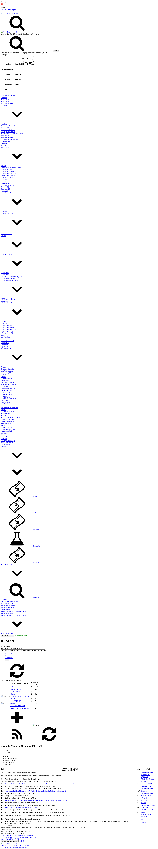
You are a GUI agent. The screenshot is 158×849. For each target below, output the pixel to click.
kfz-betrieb (144, 798)
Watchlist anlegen (7, 613)
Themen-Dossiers (7, 147)
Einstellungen (5, 609)
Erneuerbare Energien (8, 384)
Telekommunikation (7, 443)
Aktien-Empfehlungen (22, 837)
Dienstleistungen (6, 379)
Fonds (35, 496)
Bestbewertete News (8, 130)
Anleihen (36, 513)
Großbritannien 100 (7, 185)
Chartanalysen (6, 141)
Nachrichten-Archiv (13, 839)
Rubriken (4, 124)
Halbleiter (4, 396)
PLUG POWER (16, 691)
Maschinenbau (6, 423)
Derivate (36, 529)
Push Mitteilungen (7, 636)
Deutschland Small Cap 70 (10, 171)
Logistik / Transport (7, 419)
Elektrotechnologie (7, 382)
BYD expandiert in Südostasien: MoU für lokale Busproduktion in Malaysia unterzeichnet (35, 791)
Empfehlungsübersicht (8, 137)
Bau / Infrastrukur (7, 371)
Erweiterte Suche (9, 95)
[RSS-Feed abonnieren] (17, 742)
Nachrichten (5, 100)
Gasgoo (143, 822)
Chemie (3, 377)
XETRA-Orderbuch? (8, 303)
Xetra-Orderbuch (17, 835)
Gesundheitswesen (7, 392)
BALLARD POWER (17, 706)
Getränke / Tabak (7, 394)
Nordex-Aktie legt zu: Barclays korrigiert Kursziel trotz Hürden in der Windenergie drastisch (36, 800)
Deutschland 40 (6, 170)
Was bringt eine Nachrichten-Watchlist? (14, 611)
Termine (3, 145)
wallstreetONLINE (147, 784)
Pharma (3, 435)
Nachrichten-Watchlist (8, 603)
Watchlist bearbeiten (8, 607)
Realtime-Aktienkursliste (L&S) (11, 277)
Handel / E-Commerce (8, 398)
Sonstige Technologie (8, 441)
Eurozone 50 (5, 183)
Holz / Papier (5, 402)
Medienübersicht (6, 234)
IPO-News (4, 143)
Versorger (4, 446)
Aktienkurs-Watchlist (8, 605)
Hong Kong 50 (6, 193)
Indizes (3, 166)
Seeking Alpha (146, 796)
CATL (12, 694)
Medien (3, 232)
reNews (143, 803)
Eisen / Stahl (5, 381)
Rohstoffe (4, 437)
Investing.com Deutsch (146, 815)
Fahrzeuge (4, 386)
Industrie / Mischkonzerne (9, 408)
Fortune (143, 781)
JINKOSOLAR (15, 689)
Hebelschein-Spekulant (145, 776)
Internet (3, 410)
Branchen (4, 211)
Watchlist (36, 598)
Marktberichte (5, 136)
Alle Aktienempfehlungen (9, 139)
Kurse (7, 656)
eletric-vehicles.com (148, 805)
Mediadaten (23, 841)
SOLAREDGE (15, 701)
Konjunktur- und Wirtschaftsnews (12, 134)
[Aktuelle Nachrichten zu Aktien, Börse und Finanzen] (9, 13)
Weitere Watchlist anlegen (9, 601)
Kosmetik (4, 415)
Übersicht (4, 301)
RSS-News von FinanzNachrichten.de (14, 847)
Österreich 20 (5, 189)
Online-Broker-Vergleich (9, 280)
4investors (144, 807)
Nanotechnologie (6, 427)
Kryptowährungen (7, 564)
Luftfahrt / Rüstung (7, 421)
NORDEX (14, 699)
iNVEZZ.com (146, 786)
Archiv (3, 236)
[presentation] (6, 660)
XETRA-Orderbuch (8, 299)
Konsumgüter (5, 413)
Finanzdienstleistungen (8, 388)
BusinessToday (146, 812)
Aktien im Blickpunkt (8, 126)
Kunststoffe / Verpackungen (10, 417)
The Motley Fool (147, 772)
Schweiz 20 (5, 187)
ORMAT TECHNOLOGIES (20, 708)
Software (4, 439)
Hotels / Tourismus (7, 404)
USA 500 (4, 179)
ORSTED (13, 703)
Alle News (4, 105)
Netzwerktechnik (6, 431)
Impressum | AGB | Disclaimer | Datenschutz (16, 845)
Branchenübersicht (7, 213)
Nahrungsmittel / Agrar (8, 429)
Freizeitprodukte (6, 390)
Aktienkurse (5, 273)
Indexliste (4, 323)
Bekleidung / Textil (7, 373)
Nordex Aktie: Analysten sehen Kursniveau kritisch (22, 807)
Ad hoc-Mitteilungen (8, 10)
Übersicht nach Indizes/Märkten (11, 168)
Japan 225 (4, 191)
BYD (12, 687)
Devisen (36, 562)
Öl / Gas (4, 433)
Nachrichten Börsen (7, 837)
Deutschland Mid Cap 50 (9, 173)
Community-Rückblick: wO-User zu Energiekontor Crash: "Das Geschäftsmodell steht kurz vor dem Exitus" (41, 784)
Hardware (4, 400)
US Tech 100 (5, 181)
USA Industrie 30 (7, 177)
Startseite (4, 98)
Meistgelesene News (8, 132)
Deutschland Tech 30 (8, 175)
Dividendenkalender (8, 278)
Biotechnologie (6, 375)
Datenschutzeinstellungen (10, 841)
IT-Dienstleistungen (7, 412)
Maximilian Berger (147, 779)
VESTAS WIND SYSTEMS (20, 696)
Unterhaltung (5, 444)
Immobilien (5, 406)
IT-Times (144, 791)
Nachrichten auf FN (7, 103)
